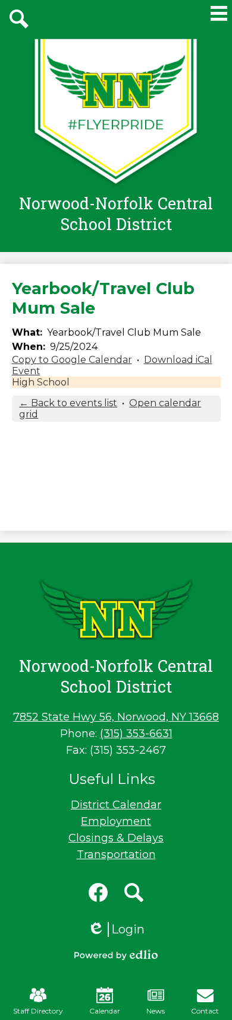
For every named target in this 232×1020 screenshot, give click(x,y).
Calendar (104, 1010)
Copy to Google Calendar (72, 359)
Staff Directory (38, 1010)
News (155, 1010)
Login (116, 929)
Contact (205, 1010)
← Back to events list (68, 403)
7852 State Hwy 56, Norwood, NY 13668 (116, 716)
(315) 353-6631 (136, 733)
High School (41, 382)
